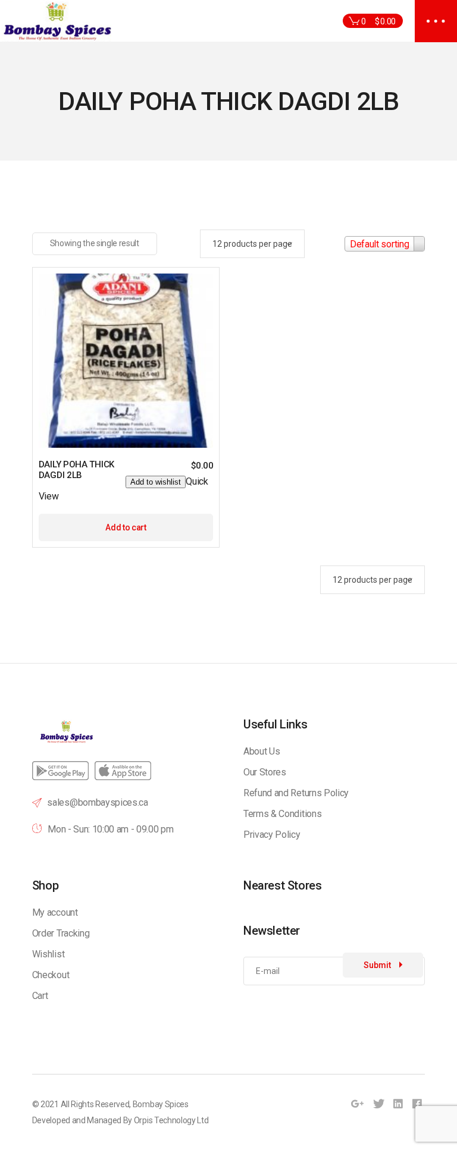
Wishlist (48, 954)
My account (55, 912)
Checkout (50, 975)
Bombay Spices (161, 1104)
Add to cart (125, 527)
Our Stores (264, 772)
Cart (40, 995)
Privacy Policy (272, 834)
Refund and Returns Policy (296, 793)
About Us (261, 751)
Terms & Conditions (282, 813)
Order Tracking (61, 933)
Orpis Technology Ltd (171, 1120)
